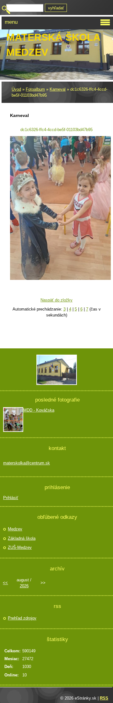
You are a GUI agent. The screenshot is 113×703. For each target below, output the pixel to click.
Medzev (15, 529)
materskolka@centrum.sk (26, 463)
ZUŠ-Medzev (20, 547)
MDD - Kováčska (38, 410)
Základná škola (21, 538)
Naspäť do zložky (56, 300)
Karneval (58, 89)
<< (5, 582)
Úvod (16, 89)
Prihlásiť (10, 497)
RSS (104, 698)
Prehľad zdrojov (22, 618)
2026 (24, 586)
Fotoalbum (35, 89)
